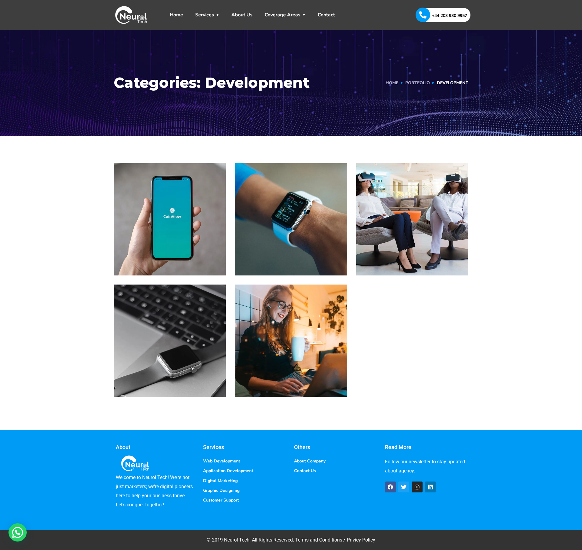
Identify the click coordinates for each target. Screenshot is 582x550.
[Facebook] (390, 487)
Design (134, 383)
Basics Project (153, 372)
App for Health (397, 251)
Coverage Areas (282, 15)
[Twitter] (403, 487)
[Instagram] (417, 487)
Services (204, 15)
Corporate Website (284, 372)
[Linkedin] (430, 487)
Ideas (290, 262)
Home (176, 15)
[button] (17, 532)
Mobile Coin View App (168, 251)
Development (142, 262)
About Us (242, 15)
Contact (326, 15)
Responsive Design (284, 251)
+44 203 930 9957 (449, 15)
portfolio (417, 83)
